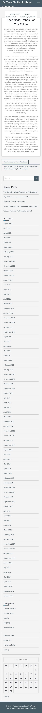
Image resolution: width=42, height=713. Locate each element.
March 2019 (7, 473)
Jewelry (6, 618)
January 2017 (8, 596)
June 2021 (7, 346)
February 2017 (8, 591)
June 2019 (7, 459)
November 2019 (9, 436)
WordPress (31, 706)
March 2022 (7, 304)
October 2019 (8, 440)
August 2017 (7, 563)
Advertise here (8, 635)
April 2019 (7, 469)
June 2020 (7, 403)
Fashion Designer (9, 608)
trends (32, 17)
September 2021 (9, 332)
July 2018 (6, 511)
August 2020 (7, 393)
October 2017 (8, 553)
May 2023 (7, 238)
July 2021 (6, 341)
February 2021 (8, 365)
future (22, 17)
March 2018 (7, 530)
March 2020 (7, 417)
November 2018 (9, 492)
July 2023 (6, 228)
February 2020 (8, 421)
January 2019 (8, 483)
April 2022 (7, 299)
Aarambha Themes (29, 708)
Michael (27, 14)
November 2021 (9, 322)
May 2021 (7, 351)
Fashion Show (8, 613)
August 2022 (7, 280)
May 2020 (7, 407)
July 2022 (6, 285)
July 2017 (6, 567)
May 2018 (7, 520)
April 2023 (7, 242)
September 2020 (9, 388)
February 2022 (8, 308)
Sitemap (6, 650)
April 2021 (7, 355)
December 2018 (9, 487)
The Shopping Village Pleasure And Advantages (20, 192)
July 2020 (6, 398)
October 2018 (8, 497)
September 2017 (9, 558)
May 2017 (7, 577)
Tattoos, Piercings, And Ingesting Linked (17, 211)
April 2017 (7, 582)
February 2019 (8, 478)
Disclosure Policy (9, 645)
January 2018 (8, 539)
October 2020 (8, 384)
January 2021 (8, 370)
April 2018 (7, 525)
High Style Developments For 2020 (15, 197)
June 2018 (7, 516)
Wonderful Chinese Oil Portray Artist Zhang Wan (20, 206)
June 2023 (7, 233)
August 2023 (7, 224)
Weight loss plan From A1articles (15, 162)
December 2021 (9, 318)
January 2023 (8, 256)
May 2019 (7, 464)
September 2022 (9, 275)
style (27, 17)
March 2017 (7, 586)
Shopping (6, 623)
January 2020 (8, 426)
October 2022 (8, 271)
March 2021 (7, 360)
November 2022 (9, 266)
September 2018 (9, 502)
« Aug (6, 696)
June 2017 (7, 572)
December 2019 (9, 431)
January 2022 (8, 313)
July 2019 (6, 454)
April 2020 (7, 412)
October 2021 (8, 327)
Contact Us (7, 640)
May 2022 (7, 294)
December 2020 (9, 374)
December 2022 (9, 261)
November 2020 (9, 379)
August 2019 (7, 450)
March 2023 (7, 247)
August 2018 (7, 506)
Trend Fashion (11, 17)
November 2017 (9, 549)
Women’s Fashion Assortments (14, 201)
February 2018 (8, 535)
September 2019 (9, 445)
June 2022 (7, 289)
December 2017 (9, 544)
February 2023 (8, 252)
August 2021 (7, 337)
